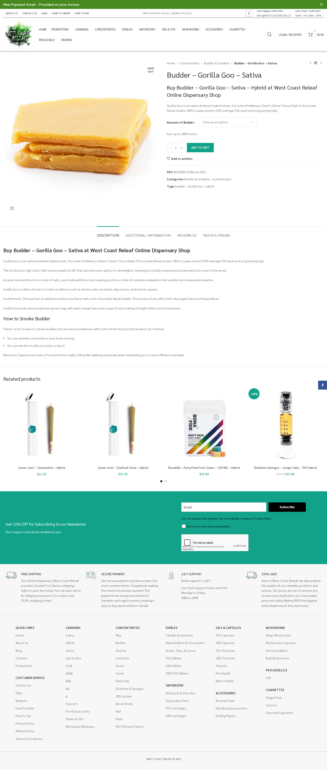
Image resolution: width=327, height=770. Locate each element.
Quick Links (25, 628)
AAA (68, 681)
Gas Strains (73, 658)
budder (180, 186)
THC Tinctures (225, 650)
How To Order (25, 708)
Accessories (226, 693)
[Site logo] (18, 34)
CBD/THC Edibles (177, 673)
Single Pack (274, 697)
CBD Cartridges (176, 716)
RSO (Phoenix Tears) (129, 726)
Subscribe (287, 507)
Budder (121, 643)
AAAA (69, 673)
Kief (118, 711)
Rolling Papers (226, 716)
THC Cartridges (176, 708)
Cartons (271, 705)
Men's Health (225, 681)
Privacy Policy (25, 723)
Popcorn (72, 704)
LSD (268, 678)
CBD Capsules (225, 643)
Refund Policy (25, 731)
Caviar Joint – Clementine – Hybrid (41, 467)
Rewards (21, 701)
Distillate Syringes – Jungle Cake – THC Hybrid (285, 467)
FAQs (19, 693)
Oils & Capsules (228, 628)
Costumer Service (30, 678)
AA (67, 689)
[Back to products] (315, 63)
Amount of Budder (180, 122)
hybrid (210, 186)
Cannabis (73, 628)
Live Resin (122, 658)
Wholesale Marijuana (80, 726)
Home (171, 63)
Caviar (120, 673)
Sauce (120, 666)
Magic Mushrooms (278, 635)
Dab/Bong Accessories (231, 708)
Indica (70, 635)
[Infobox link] (274, 13)
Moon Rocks (124, 704)
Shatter (121, 650)
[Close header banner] (321, 4)
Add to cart (200, 147)
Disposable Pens (177, 701)
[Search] (270, 34)
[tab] (108, 233)
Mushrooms (275, 628)
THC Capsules (225, 635)
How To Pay (23, 716)
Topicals (221, 666)
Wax (118, 635)
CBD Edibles (174, 666)
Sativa (70, 650)
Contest (21, 658)
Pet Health (223, 673)
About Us (22, 643)
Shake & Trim (74, 719)
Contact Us (23, 685)
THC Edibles (174, 658)
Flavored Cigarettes (279, 713)
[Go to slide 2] (166, 481)
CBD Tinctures (225, 658)
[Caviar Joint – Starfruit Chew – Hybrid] (123, 425)
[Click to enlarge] (12, 208)
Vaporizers (175, 685)
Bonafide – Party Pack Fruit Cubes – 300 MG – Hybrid (204, 467)
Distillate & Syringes (130, 689)
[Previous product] (310, 63)
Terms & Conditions (29, 739)
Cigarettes (275, 690)
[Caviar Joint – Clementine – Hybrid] (41, 425)
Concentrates (189, 63)
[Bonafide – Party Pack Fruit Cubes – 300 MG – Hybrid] (204, 425)
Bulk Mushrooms (277, 658)
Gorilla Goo (195, 186)
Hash (119, 719)
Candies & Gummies (179, 635)
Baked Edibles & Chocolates (185, 643)
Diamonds (122, 681)
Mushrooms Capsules (281, 643)
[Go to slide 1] (161, 481)
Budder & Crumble (216, 63)
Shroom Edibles (277, 650)
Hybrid (70, 643)
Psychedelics (276, 670)
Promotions (24, 666)
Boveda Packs (225, 701)
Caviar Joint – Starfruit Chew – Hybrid (123, 467)
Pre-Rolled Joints (78, 711)
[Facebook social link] (249, 13)
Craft (69, 666)
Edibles (172, 628)
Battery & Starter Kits (181, 693)
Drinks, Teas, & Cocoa (181, 650)
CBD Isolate (124, 696)
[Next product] (321, 63)
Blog (19, 650)
